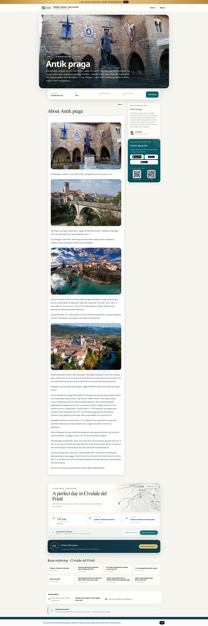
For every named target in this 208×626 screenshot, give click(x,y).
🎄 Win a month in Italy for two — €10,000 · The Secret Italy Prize (103, 2)
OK (162, 623)
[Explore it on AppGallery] (144, 162)
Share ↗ (120, 104)
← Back (48, 52)
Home (152, 7)
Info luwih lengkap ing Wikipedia (120, 599)
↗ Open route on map (130, 532)
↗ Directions (152, 95)
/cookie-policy (114, 623)
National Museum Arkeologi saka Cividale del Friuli (149, 519)
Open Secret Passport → (148, 546)
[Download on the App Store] (137, 157)
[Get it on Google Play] (151, 157)
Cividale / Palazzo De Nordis (104, 519)
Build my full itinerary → (149, 532)
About (162, 7)
